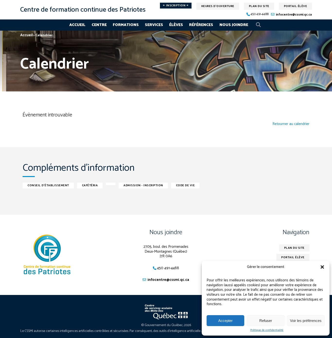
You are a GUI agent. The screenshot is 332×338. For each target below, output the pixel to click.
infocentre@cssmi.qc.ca (294, 14)
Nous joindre (233, 25)
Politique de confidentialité (266, 330)
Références (201, 25)
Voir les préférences (306, 321)
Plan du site (259, 6)
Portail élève (295, 6)
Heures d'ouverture (217, 6)
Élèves (176, 25)
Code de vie (185, 185)
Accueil (77, 25)
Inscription (175, 6)
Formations (126, 25)
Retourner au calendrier (290, 124)
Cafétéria (90, 185)
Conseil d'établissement (48, 185)
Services (154, 25)
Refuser (265, 321)
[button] (322, 267)
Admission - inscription (143, 185)
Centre (99, 25)
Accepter (225, 321)
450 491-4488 (260, 14)
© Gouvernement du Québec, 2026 (166, 325)
